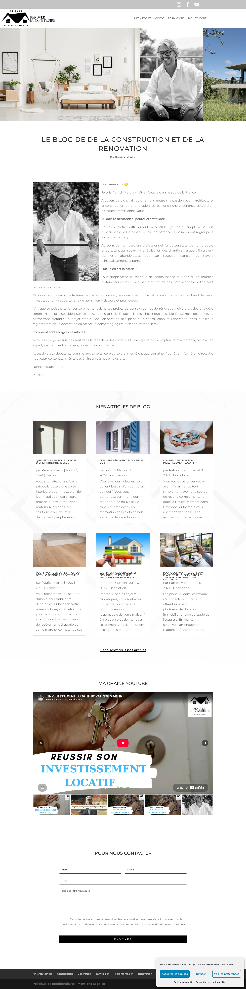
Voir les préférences (226, 973)
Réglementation (123, 973)
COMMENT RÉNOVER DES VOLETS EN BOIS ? (122, 461)
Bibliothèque (197, 18)
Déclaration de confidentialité (210, 982)
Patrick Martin (52, 470)
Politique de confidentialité (54, 984)
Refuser (201, 973)
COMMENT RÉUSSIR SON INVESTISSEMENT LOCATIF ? (180, 461)
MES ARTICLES (142, 18)
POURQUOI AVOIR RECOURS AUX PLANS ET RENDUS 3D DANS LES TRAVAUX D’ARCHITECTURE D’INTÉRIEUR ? (183, 576)
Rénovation (118, 475)
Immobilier (181, 475)
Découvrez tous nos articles (123, 650)
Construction (65, 973)
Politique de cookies (184, 982)
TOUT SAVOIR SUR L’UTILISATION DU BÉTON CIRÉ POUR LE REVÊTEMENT (58, 574)
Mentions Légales (91, 984)
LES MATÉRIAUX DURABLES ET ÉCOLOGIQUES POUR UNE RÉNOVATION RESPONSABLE (118, 575)
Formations (176, 18)
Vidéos (159, 18)
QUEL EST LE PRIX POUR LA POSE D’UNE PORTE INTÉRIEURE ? (56, 461)
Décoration (54, 475)
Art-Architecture (43, 973)
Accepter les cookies (174, 973)
